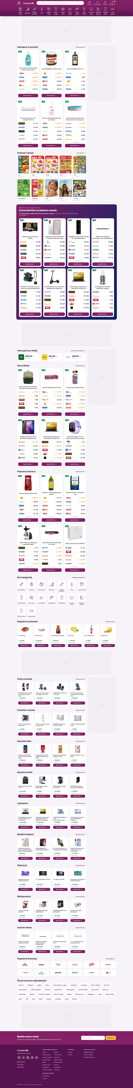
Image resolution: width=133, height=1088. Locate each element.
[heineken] (41, 972)
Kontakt (70, 1055)
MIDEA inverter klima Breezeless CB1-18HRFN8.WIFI (41, 943)
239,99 (59, 396)
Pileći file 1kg (38, 635)
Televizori (57, 1070)
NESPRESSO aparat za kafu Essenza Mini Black (77, 787)
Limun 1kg (70, 635)
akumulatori (58, 990)
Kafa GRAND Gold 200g (57, 635)
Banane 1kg (104, 635)
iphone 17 (107, 985)
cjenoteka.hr (20, 1067)
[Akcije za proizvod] (36, 52)
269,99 (82, 404)
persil (66, 999)
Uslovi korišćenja (88, 1055)
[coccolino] (25, 964)
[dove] (58, 964)
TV (20, 213)
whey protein (109, 994)
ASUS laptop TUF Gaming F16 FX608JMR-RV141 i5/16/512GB (25, 819)
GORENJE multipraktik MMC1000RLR (42, 911)
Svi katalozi (80, 153)
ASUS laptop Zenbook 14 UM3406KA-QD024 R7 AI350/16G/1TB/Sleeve (42, 819)
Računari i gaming (81, 603)
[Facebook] (19, 1057)
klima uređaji (25, 213)
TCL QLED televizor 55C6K (43, 879)
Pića (72, 590)
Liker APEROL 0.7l (89, 635)
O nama (70, 1052)
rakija (100, 994)
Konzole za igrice (47, 1070)
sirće (33, 999)
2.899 (59, 556)
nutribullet (22, 994)
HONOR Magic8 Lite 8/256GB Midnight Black (42, 849)
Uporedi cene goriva (77, 351)
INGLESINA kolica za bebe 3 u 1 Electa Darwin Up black (25, 694)
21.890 (35, 442)
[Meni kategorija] (19, 3)
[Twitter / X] (23, 1057)
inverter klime (82, 990)
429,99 (59, 77)
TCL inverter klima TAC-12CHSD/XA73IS (77, 942)
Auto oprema (31, 616)
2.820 (59, 548)
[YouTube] (36, 1057)
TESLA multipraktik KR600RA (23, 911)
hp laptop (84, 985)
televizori (105, 990)
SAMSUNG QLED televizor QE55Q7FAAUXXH (78, 880)
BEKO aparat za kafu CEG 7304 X (25, 787)
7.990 (83, 446)
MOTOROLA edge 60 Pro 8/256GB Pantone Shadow (60, 849)
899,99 (35, 73)
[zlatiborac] (74, 972)
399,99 (59, 73)
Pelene (44, 1052)
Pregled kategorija (78, 577)
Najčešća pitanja (88, 1052)
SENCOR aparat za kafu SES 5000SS (59, 787)
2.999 (36, 392)
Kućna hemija (21, 603)
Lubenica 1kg (21, 635)
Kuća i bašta (41, 603)
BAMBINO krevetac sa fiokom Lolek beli (59, 724)
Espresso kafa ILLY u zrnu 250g (77, 755)
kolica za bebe (58, 994)
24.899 (82, 559)
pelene (69, 994)
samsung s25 (23, 990)
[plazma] (108, 964)
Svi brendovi (110, 959)
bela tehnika (44, 213)
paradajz (58, 999)
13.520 (35, 563)
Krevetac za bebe (47, 1057)
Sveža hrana (41, 590)
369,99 (59, 123)
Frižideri (56, 1065)
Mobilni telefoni (58, 1062)
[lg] (108, 972)
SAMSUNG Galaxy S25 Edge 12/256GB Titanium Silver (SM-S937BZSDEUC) (25, 850)
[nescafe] (41, 964)
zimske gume (70, 990)
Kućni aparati (51, 603)
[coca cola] (74, 964)
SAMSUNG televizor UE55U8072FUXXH (23, 880)
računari (51, 213)
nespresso (91, 994)
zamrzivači (94, 990)
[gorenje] (58, 972)
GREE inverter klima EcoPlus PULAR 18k (23, 942)
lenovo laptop (95, 985)
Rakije (44, 1062)
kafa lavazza (79, 994)
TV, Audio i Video (72, 603)
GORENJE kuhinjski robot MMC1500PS (60, 911)
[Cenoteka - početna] (28, 3)
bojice (47, 985)
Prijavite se (110, 1038)
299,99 (59, 404)
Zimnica (31, 590)
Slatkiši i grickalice (61, 590)
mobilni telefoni (35, 213)
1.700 (83, 73)
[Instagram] (32, 1057)
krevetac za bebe (44, 994)
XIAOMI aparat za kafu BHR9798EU (42, 787)
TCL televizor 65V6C (59, 879)
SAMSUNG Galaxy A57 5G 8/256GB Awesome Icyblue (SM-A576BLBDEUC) (77, 850)
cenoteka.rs (20, 1064)
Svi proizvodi (80, 47)
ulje (27, 999)
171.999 (58, 454)
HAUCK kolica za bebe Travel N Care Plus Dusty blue (77, 694)
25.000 (82, 563)
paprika (48, 999)
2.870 (59, 552)
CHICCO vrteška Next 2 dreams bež (24, 724)
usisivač (32, 994)
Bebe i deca (31, 603)
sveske (39, 985)
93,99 (83, 498)
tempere (30, 985)
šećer (41, 999)
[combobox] (62, 3)
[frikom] (91, 964)
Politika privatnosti (89, 1057)
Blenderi (56, 1052)
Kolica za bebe (47, 1055)
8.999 (83, 127)
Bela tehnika (61, 603)
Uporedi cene (27, 95)
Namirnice (51, 590)
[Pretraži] (39, 3)
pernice (21, 985)
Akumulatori (57, 1067)
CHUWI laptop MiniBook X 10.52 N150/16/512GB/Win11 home (60, 819)
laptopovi (74, 985)
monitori (47, 990)
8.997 (83, 123)
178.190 (58, 458)
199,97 (59, 392)
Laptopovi (57, 1057)
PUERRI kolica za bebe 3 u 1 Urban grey (60, 693)
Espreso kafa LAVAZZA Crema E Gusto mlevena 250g (24, 756)
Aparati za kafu (58, 1060)
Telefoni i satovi (21, 616)
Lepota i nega (81, 590)
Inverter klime (58, 1055)
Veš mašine (46, 1067)
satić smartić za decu (60, 985)
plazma (74, 999)
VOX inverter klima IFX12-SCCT (60, 942)
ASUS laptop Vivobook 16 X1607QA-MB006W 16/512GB (77, 819)
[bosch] (25, 972)
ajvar (20, 999)
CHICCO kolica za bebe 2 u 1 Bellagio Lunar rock (42, 693)
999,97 (35, 85)
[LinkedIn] (28, 1057)
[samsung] (91, 972)
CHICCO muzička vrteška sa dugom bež (43, 724)
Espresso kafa (46, 1060)
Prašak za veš (46, 1065)
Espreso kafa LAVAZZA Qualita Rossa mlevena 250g (42, 756)
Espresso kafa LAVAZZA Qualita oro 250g (59, 755)
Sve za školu (21, 590)
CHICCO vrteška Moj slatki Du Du (78, 724)
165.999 (58, 446)
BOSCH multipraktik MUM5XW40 (76, 911)
